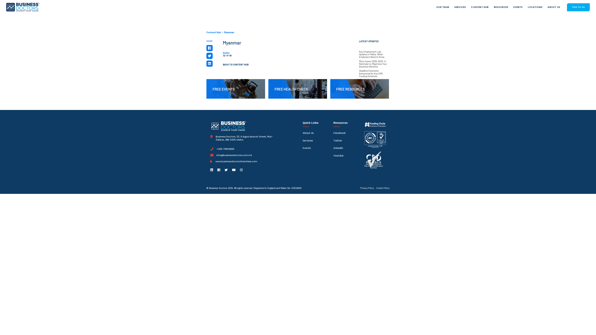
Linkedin (338, 148)
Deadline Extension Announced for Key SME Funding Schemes (371, 73)
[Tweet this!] (209, 56)
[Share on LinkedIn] (209, 63)
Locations (535, 7)
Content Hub (480, 7)
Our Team (442, 7)
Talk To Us (578, 7)
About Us (554, 7)
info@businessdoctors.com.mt (234, 155)
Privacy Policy (367, 188)
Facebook (339, 133)
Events (518, 7)
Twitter (337, 140)
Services (460, 7)
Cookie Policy (383, 188)
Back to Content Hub (236, 64)
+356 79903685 (225, 149)
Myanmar (229, 32)
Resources (501, 7)
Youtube (338, 155)
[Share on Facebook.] (209, 48)
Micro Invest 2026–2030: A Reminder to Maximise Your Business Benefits (373, 64)
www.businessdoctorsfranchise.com (236, 161)
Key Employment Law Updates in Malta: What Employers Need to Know (371, 54)
